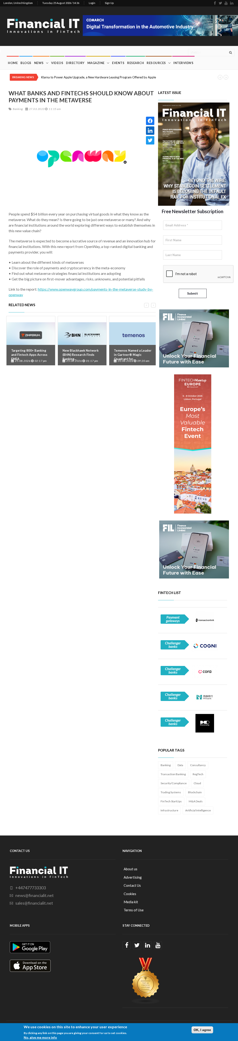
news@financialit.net (34, 895)
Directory (75, 63)
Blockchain (195, 792)
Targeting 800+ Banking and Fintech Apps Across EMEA (29, 355)
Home (13, 63)
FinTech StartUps (171, 801)
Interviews (183, 63)
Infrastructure (169, 810)
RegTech (198, 774)
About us (130, 869)
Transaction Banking (173, 774)
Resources (156, 63)
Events (118, 63)
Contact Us (132, 885)
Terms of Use (134, 910)
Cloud (197, 783)
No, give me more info (40, 1037)
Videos (57, 63)
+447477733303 (30, 887)
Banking (166, 765)
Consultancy (198, 765)
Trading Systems (171, 792)
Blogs (25, 63)
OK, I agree (202, 1030)
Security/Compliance (174, 783)
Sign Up (109, 2)
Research (135, 63)
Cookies (130, 894)
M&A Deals (196, 801)
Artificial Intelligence (198, 810)
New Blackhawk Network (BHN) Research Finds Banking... (81, 355)
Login (92, 2)
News (39, 63)
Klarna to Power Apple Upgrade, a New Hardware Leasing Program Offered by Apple (98, 77)
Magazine (96, 63)
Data (180, 765)
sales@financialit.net (34, 903)
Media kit (131, 902)
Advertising (133, 877)
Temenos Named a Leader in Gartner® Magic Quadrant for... (133, 355)
